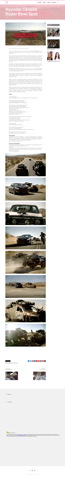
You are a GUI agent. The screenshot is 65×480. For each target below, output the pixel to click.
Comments (9, 394)
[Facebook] (30, 470)
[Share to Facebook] (28, 361)
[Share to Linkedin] (34, 361)
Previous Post (8, 369)
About (44, 2)
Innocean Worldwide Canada (15, 51)
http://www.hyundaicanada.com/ (15, 141)
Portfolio (40, 2)
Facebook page (29, 89)
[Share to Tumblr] (45, 361)
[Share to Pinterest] (37, 361)
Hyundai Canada (26, 51)
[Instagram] (32, 470)
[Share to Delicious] (41, 361)
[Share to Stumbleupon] (43, 361)
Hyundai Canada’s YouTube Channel (16, 89)
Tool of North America (31, 68)
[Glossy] (8, 2)
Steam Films (24, 68)
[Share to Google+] (32, 361)
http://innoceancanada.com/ (14, 151)
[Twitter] (34, 470)
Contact (49, 2)
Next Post (42, 369)
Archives (54, 2)
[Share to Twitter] (30, 361)
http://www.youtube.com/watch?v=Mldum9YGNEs (19, 48)
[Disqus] (33, 417)
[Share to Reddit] (39, 361)
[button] (57, 2)
